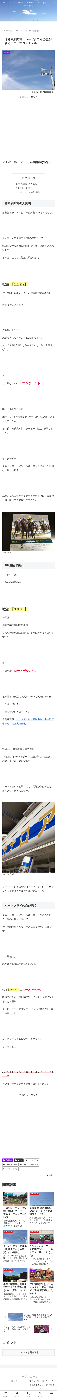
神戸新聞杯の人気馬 (27, 184)
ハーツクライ (33, 1160)
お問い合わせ (15, 1381)
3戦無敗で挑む (25, 188)
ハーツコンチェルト (30, 1165)
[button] (51, 784)
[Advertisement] (28, 128)
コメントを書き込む (28, 1352)
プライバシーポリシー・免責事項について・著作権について (41, 1385)
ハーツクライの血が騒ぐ (29, 192)
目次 (24, 178)
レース (20, 1160)
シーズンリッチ (11, 1169)
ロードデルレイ (11, 1165)
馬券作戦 (9, 1160)
